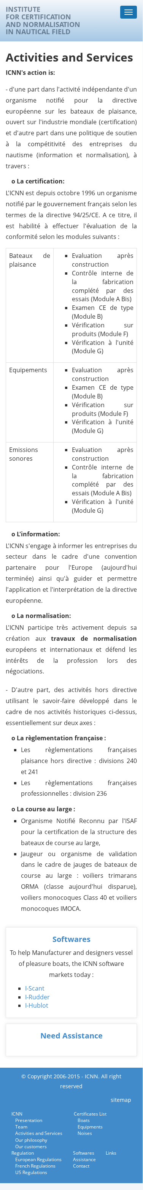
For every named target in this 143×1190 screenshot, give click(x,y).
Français (112, 29)
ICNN (16, 1114)
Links (111, 1153)
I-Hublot (36, 1005)
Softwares (71, 939)
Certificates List (90, 1114)
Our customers (31, 1146)
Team (21, 1127)
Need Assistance (71, 1035)
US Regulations (31, 1172)
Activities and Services (38, 1133)
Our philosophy (31, 1140)
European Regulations (38, 1159)
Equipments (90, 1127)
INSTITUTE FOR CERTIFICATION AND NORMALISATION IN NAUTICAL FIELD (43, 21)
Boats (84, 1120)
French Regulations (35, 1166)
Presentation (28, 1120)
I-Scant (34, 988)
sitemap (121, 1099)
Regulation (22, 1153)
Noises (85, 1133)
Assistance (84, 1159)
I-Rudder (37, 997)
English (129, 29)
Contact (81, 1166)
